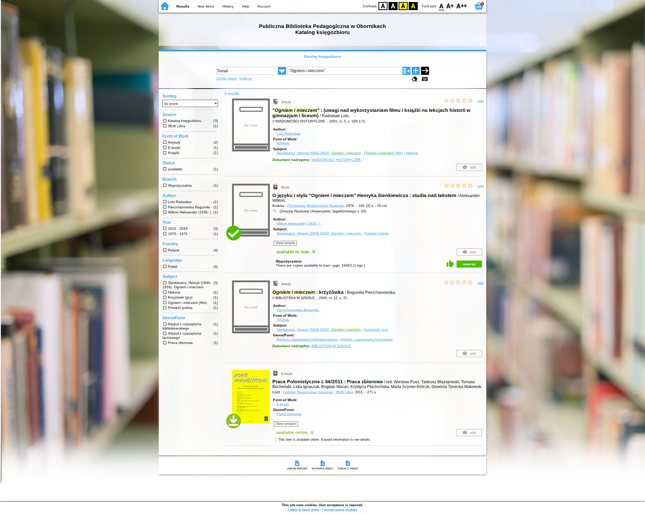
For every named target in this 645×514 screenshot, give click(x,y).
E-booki (283, 404)
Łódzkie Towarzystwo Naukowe (308, 392)
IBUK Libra (344, 392)
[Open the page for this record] (252, 400)
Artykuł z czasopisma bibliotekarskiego (307, 339)
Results (182, 6)
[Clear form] (415, 79)
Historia (412, 153)
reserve (469, 264)
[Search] (425, 71)
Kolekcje (245, 78)
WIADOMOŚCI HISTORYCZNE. (336, 160)
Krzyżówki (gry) (376, 330)
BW (393, 6)
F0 (441, 6)
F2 (461, 6)
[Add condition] (416, 71)
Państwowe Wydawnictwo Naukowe (315, 206)
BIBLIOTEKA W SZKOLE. (331, 346)
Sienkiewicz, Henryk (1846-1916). (319, 153)
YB (403, 6)
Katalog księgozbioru (322, 56)
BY (413, 6)
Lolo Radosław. (289, 134)
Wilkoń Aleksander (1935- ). (299, 223)
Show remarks (285, 243)
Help (245, 6)
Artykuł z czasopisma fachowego (367, 339)
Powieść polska (376, 233)
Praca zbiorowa (289, 414)
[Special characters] (425, 79)
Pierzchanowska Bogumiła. (298, 310)
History (228, 6)
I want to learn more (303, 509)
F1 (450, 6)
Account (263, 6)
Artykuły (283, 143)
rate (480, 101)
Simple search (226, 78)
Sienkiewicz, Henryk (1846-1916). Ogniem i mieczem (319, 233)
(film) (383, 153)
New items (206, 6)
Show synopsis (286, 423)
